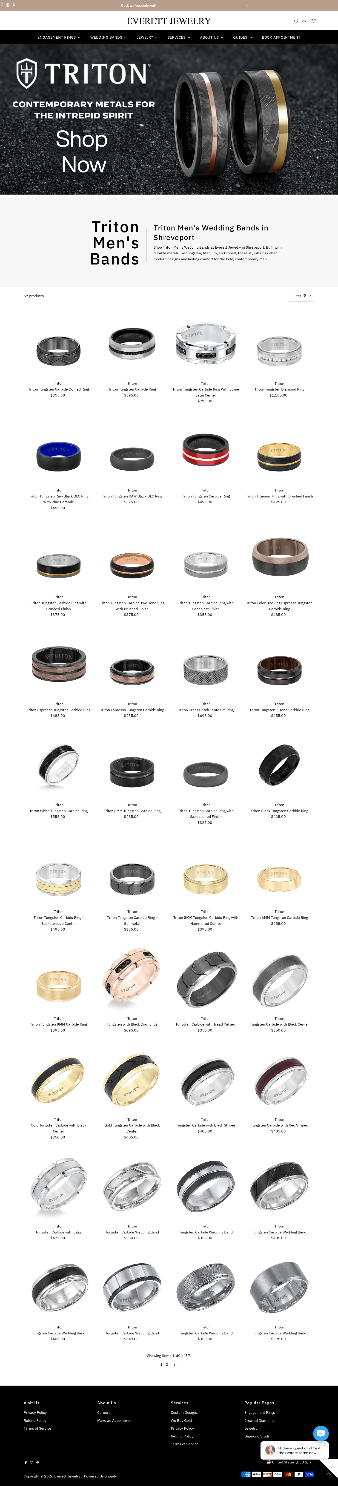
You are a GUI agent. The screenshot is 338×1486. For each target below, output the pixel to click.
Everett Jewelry (67, 1476)
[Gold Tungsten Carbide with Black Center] (59, 1080)
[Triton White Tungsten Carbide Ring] (59, 765)
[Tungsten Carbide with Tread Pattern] (206, 979)
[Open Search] (296, 21)
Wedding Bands (106, 37)
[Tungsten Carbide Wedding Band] (132, 1187)
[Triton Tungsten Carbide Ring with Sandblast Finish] (206, 557)
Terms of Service (37, 1428)
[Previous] (91, 5)
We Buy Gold (181, 1420)
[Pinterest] (13, 5)
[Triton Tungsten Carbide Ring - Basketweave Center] (59, 872)
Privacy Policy (35, 1412)
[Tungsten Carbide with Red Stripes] (279, 1080)
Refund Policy (35, 1420)
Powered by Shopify (100, 1476)
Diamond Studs (257, 1436)
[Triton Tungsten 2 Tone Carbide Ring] (279, 664)
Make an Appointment (115, 1420)
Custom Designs (184, 1412)
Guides (241, 37)
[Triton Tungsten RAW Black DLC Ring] (132, 451)
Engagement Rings (57, 37)
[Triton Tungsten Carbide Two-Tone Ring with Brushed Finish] (132, 557)
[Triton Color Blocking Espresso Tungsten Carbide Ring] (279, 557)
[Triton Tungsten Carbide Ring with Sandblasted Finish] (206, 765)
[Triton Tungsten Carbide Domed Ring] (59, 344)
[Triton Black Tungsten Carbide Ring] (279, 765)
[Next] (247, 5)
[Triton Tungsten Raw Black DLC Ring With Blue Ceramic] (59, 451)
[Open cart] (311, 21)
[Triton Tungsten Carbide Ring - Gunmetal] (132, 872)
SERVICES (177, 37)
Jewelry (145, 37)
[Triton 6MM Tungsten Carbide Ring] (279, 872)
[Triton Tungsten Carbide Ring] (132, 344)
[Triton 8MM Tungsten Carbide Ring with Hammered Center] (206, 872)
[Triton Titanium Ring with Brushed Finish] (279, 451)
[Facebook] (2, 5)
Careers (103, 1412)
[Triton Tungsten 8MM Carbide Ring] (59, 979)
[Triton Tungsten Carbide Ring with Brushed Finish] (59, 557)
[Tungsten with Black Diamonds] (132, 979)
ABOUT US (210, 37)
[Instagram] (8, 5)
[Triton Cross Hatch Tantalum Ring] (206, 664)
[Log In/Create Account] (304, 21)
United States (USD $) (290, 1462)
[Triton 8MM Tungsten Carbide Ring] (132, 765)
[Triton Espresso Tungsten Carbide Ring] (59, 664)
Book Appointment (281, 37)
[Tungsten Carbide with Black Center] (279, 979)
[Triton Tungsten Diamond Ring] (279, 344)
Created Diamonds (259, 1420)
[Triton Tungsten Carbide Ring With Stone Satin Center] (206, 344)
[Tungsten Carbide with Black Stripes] (206, 1080)
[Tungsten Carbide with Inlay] (59, 1187)
